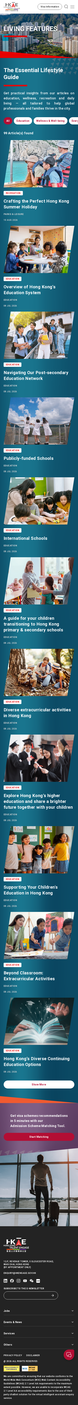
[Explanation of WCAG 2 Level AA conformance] (30, 1368)
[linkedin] (5, 1281)
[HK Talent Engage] (12, 6)
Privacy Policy (13, 1355)
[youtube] (25, 1280)
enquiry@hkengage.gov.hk (20, 1273)
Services (9, 1333)
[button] (50, 7)
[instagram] (18, 1281)
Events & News (13, 1322)
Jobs (7, 1310)
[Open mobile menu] (72, 7)
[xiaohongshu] (38, 1281)
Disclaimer (33, 1355)
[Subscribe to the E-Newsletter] (52, 1295)
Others (8, 1344)
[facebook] (12, 1281)
